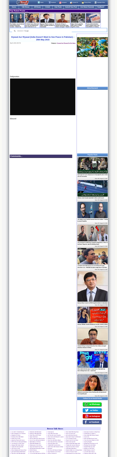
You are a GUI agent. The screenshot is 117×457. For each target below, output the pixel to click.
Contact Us (75, 2)
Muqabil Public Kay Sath (89, 446)
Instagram (64, 2)
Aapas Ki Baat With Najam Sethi (73, 443)
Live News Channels (87, 7)
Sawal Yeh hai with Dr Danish (72, 446)
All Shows (37, 7)
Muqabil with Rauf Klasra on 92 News (91, 443)
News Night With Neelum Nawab (91, 435)
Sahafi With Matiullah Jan (35, 443)
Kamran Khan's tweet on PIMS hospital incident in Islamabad (47, 25)
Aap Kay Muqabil (88, 441)
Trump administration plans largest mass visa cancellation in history (92, 25)
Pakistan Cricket (51, 438)
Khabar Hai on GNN (15, 438)
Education (50, 448)
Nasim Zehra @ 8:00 (70, 441)
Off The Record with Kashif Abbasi (19, 441)
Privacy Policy (87, 2)
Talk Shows (25, 7)
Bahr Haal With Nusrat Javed (90, 438)
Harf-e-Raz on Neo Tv (35, 451)
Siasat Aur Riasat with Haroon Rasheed (18, 440)
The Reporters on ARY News (17, 443)
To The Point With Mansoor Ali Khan (37, 453)
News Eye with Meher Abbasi (54, 440)
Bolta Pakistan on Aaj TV (89, 450)
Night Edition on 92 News (35, 441)
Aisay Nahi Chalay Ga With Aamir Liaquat (73, 437)
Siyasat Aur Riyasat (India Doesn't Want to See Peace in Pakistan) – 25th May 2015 (42, 38)
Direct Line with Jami (70, 433)
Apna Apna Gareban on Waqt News (92, 431)
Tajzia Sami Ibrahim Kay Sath (36, 446)
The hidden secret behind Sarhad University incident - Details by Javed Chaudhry (17, 25)
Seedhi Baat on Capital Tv (90, 433)
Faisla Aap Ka (51, 431)
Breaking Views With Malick (17, 436)
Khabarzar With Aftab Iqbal (35, 433)
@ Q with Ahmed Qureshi (71, 435)
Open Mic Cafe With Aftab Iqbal (18, 453)
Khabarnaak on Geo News (35, 445)
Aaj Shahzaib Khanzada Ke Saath (37, 448)
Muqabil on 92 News (15, 435)
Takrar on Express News (71, 451)
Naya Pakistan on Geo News (54, 451)
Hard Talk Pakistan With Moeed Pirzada (18, 452)
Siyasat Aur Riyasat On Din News (66, 43)
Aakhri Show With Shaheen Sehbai (55, 446)
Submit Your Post (71, 7)
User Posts (58, 7)
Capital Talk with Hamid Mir (17, 446)
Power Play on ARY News (35, 435)
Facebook (53, 2)
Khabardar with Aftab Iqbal (35, 431)
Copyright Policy (101, 2)
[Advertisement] (42, 61)
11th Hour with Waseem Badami (55, 450)
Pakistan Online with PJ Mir (90, 453)
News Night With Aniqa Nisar (72, 431)
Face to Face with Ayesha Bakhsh (37, 440)
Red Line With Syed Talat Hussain (37, 438)
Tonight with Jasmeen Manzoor (73, 445)
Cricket (47, 7)
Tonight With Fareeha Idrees (54, 445)
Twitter (42, 2)
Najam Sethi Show (34, 436)
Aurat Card (86, 436)
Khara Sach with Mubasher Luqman (56, 436)
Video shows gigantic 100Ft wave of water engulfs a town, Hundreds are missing (77, 25)
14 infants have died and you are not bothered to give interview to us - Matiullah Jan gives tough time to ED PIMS (32, 25)
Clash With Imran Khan (53, 433)
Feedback (100, 7)
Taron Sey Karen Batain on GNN (91, 440)
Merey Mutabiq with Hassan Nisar (18, 450)
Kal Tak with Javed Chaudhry (54, 435)
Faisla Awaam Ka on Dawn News (73, 453)
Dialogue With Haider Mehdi (17, 445)
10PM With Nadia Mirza (71, 448)
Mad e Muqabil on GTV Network (18, 433)
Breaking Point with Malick (90, 445)
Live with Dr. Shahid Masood (17, 431)
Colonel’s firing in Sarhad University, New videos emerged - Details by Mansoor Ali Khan (62, 25)
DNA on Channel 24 (52, 453)
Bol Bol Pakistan (33, 450)
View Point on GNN (15, 448)
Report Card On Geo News (72, 440)
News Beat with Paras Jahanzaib (55, 441)
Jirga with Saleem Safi (52, 443)
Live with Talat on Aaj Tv (89, 451)
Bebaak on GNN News (89, 448)
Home (14, 7)
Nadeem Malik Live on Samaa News (74, 450)
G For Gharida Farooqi (71, 438)
